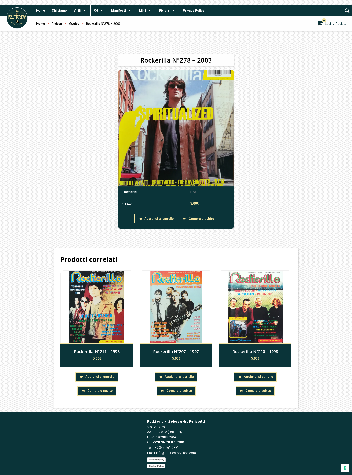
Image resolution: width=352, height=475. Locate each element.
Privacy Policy (156, 459)
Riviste (57, 24)
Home (40, 24)
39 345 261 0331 (167, 448)
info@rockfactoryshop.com (176, 453)
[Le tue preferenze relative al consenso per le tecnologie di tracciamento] (345, 468)
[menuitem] (40, 10)
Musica (73, 24)
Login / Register (336, 24)
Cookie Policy (156, 466)
